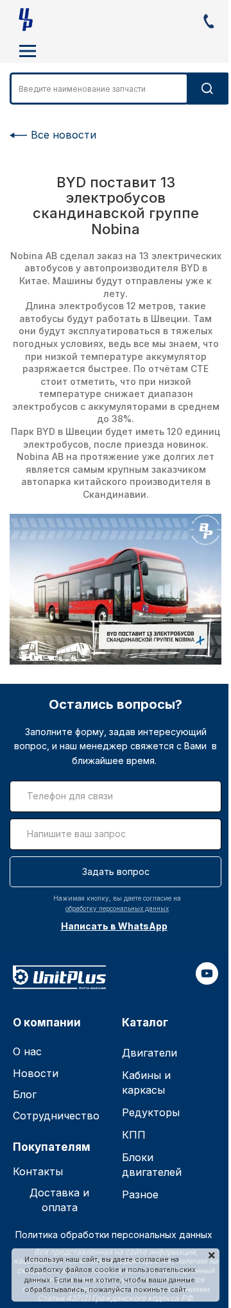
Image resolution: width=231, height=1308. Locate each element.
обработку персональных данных (117, 908)
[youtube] (207, 980)
